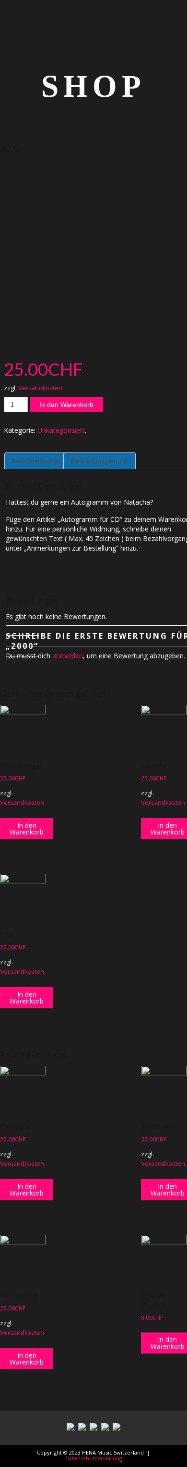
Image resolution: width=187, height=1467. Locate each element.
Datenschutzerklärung (93, 1458)
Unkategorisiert (61, 430)
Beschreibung (35, 460)
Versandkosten (40, 388)
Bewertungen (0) (99, 460)
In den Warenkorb (66, 404)
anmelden (67, 655)
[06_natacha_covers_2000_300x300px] (93, 253)
